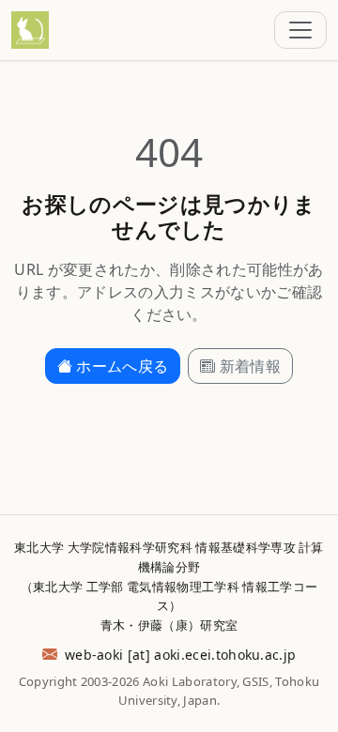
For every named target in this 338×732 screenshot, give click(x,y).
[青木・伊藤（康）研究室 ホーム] (30, 30)
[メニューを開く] (300, 30)
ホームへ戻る (122, 366)
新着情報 (250, 366)
